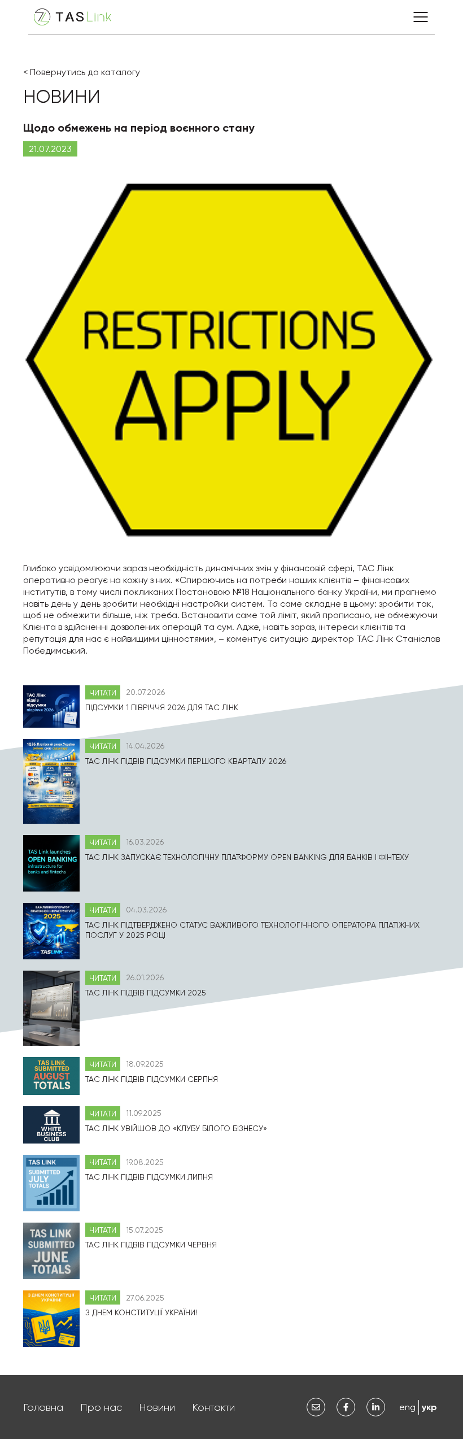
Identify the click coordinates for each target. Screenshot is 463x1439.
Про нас (101, 1407)
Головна (43, 1407)
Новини (157, 1407)
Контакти (213, 1407)
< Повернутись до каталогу (81, 72)
